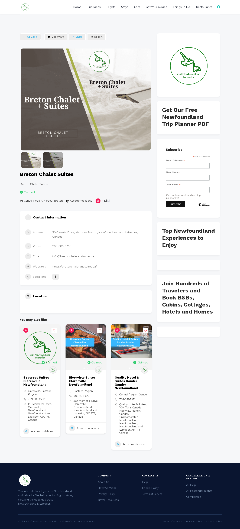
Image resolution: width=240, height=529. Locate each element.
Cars (137, 7)
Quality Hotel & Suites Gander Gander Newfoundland (127, 383)
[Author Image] (53, 370)
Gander (143, 394)
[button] (26, 99)
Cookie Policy (150, 488)
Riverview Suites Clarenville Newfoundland (82, 381)
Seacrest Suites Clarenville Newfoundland (36, 381)
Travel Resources (108, 500)
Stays (124, 7)
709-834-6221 (82, 396)
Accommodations (81, 200)
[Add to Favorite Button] (54, 330)
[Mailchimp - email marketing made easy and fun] (204, 207)
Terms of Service (152, 494)
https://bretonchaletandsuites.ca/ (74, 266)
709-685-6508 (36, 399)
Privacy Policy (106, 494)
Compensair (193, 496)
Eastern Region (83, 391)
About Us (103, 482)
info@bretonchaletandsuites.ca (73, 256)
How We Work (107, 488)
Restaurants (204, 7)
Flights (110, 7)
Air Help (191, 485)
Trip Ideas (93, 7)
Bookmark (58, 36)
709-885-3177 (61, 246)
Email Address (175, 160)
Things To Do (181, 7)
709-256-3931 (127, 399)
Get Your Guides (156, 7)
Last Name (173, 184)
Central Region (33, 200)
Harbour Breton (53, 200)
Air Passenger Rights (199, 490)
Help (145, 482)
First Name (173, 172)
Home (77, 7)
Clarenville (34, 391)
